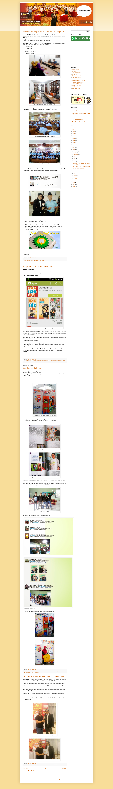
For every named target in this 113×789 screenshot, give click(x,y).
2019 (73, 140)
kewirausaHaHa (62, 360)
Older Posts (63, 768)
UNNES (37, 260)
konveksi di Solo (75, 79)
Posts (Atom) (31, 770)
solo (43, 764)
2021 (73, 136)
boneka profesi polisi (76, 85)
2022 (73, 135)
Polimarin (32, 361)
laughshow (28, 361)
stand (32, 672)
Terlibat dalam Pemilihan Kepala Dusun (80, 117)
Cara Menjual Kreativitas (77, 119)
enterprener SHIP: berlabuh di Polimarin (37, 267)
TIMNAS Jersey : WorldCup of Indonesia (80, 121)
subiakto (45, 764)
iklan (37, 764)
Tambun (35, 672)
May (75, 161)
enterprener (39, 360)
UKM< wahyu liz (51, 764)
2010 (73, 186)
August (75, 156)
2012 (73, 182)
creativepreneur (33, 360)
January (75, 178)
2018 (73, 142)
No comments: (33, 257)
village (58, 764)
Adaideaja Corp (75, 69)
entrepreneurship (44, 360)
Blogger (59, 779)
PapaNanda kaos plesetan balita (79, 75)
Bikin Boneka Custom (76, 72)
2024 (73, 131)
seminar (24, 260)
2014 (73, 149)
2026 (73, 127)
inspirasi (51, 360)
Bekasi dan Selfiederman (32, 368)
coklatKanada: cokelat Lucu (78, 77)
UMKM (55, 764)
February (76, 176)
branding (31, 764)
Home (45, 768)
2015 (73, 147)
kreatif (24, 361)
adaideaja (28, 360)
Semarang (36, 361)
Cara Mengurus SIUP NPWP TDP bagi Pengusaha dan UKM (80, 111)
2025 (73, 129)
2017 (73, 144)
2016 (73, 145)
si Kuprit (74, 71)
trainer (35, 260)
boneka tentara (75, 86)
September (76, 154)
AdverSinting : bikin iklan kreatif (78, 80)
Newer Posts (25, 768)
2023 (73, 133)
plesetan (40, 764)
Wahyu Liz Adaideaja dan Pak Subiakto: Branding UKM (43, 676)
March (75, 175)
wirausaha (42, 260)
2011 (73, 184)
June (75, 160)
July (74, 158)
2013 (73, 181)
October (75, 152)
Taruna (32, 260)
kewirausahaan (56, 360)
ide (48, 360)
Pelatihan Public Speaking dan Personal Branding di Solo (44, 32)
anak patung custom (76, 88)
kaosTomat (74, 74)
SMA (30, 672)
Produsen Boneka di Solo (77, 82)
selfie (24, 672)
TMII (38, 672)
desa (35, 764)
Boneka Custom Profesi (77, 83)
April (75, 173)
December (76, 151)
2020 (73, 138)
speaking (28, 260)
